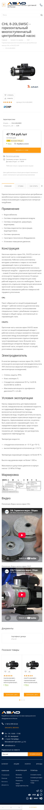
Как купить (34, 186)
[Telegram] (37, 791)
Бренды (39, 764)
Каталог (5, 764)
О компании (5, 775)
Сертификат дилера (18, 636)
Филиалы (19, 775)
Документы (5, 785)
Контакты (5, 781)
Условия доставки (36, 778)
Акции (16, 764)
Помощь (34, 770)
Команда (4, 778)
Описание (8, 186)
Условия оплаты (35, 775)
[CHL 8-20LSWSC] (22, 71)
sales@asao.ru (10, 745)
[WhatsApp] (41, 791)
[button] (20, 700)
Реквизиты (19, 780)
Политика (19, 778)
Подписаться (35, 754)
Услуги (28, 764)
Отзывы (20, 186)
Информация (21, 770)
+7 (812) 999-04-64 (41, 5)
